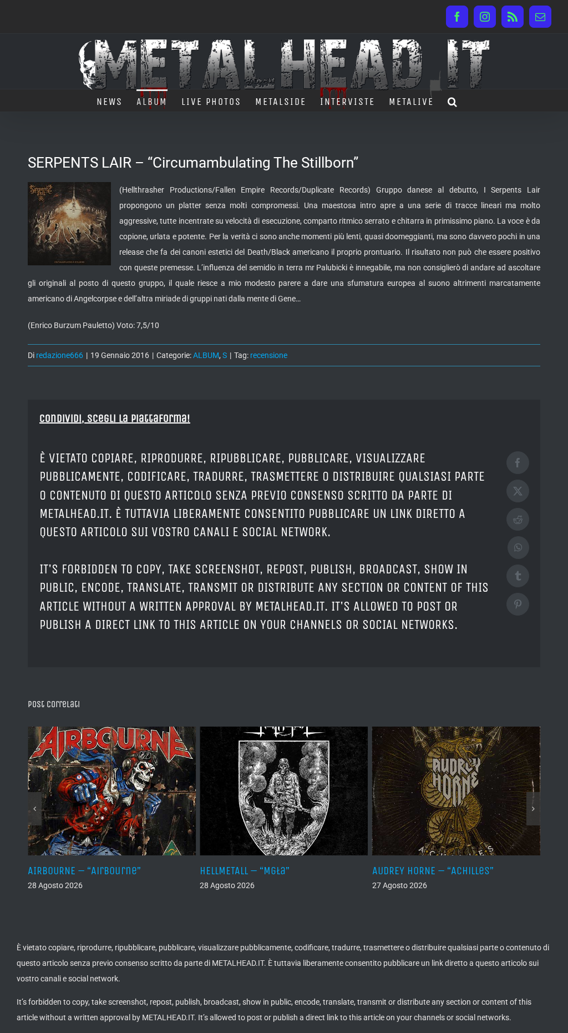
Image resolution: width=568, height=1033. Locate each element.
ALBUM (206, 355)
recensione (268, 355)
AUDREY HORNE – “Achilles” (433, 870)
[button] (453, 100)
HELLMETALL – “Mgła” (245, 870)
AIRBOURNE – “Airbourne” (84, 870)
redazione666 (59, 355)
